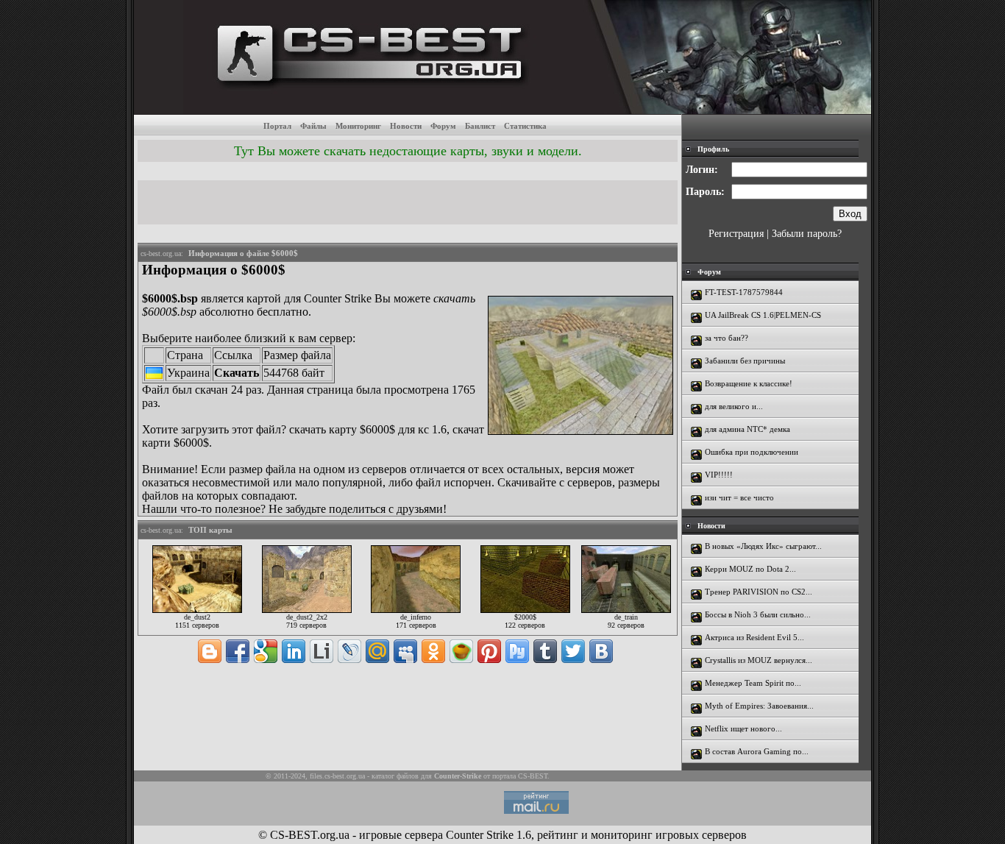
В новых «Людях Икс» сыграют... (763, 546)
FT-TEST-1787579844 (744, 292)
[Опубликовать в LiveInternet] (321, 651)
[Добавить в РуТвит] (517, 651)
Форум (443, 125)
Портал (277, 125)
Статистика (525, 125)
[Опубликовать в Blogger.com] (209, 651)
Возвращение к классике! (748, 383)
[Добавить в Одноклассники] (433, 651)
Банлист (480, 125)
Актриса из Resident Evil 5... (754, 637)
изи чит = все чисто (739, 497)
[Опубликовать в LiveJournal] (349, 651)
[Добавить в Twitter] (573, 651)
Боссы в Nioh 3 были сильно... (758, 614)
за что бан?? (726, 337)
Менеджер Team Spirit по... (753, 682)
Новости (406, 125)
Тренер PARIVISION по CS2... (758, 591)
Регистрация (736, 233)
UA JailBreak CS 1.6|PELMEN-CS (763, 315)
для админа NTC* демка (747, 429)
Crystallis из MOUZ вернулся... (758, 660)
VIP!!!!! (719, 474)
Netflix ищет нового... (743, 728)
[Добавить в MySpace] (405, 651)
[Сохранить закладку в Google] (265, 651)
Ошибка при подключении (751, 451)
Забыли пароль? (807, 233)
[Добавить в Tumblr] (545, 651)
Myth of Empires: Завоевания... (759, 705)
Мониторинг (358, 125)
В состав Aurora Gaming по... (757, 751)
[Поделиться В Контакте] (601, 651)
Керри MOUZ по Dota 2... (750, 568)
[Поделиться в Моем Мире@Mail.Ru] (377, 651)
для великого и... (734, 406)
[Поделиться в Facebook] (237, 651)
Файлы (313, 125)
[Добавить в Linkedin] (293, 651)
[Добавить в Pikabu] (461, 651)
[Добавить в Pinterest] (489, 651)
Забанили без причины (745, 360)
